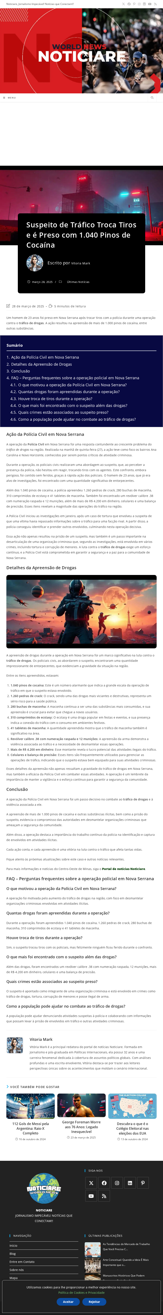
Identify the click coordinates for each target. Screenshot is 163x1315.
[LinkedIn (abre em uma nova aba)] (144, 4)
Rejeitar (94, 1302)
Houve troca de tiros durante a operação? (51, 398)
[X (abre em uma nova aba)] (123, 4)
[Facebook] (104, 1183)
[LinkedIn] (130, 1183)
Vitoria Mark (80, 263)
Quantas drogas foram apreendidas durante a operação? (65, 391)
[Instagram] (117, 1183)
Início (13, 1246)
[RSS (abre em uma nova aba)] (155, 4)
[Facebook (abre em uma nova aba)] (129, 4)
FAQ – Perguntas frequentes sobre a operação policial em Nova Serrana (73, 377)
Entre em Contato (22, 1262)
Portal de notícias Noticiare (123, 869)
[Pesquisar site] (152, 98)
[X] (91, 1183)
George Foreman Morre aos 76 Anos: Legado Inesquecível (81, 1127)
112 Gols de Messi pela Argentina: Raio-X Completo (30, 1128)
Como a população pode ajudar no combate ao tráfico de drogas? (73, 419)
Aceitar (68, 1302)
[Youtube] (91, 1196)
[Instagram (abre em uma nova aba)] (139, 4)
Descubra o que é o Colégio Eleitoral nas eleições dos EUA (132, 1128)
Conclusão (18, 371)
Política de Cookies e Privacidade (81, 1293)
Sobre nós (17, 1270)
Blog (13, 1254)
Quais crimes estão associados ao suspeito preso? (59, 412)
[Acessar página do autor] (14, 1045)
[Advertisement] (81, 134)
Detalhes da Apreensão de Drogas (39, 364)
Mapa (14, 1278)
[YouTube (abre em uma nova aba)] (150, 4)
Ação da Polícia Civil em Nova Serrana (43, 357)
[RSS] (104, 1196)
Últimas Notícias (78, 282)
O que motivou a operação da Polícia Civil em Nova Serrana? (68, 384)
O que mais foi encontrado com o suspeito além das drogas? (68, 405)
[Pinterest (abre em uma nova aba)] (134, 4)
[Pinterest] (143, 1183)
